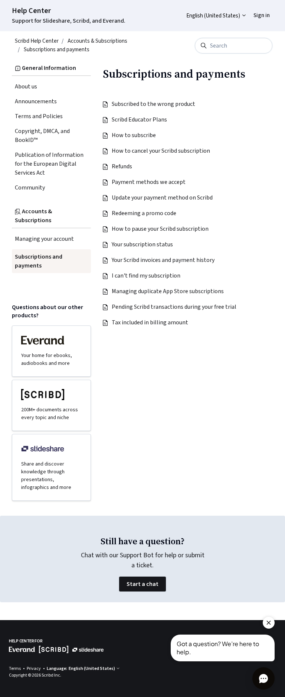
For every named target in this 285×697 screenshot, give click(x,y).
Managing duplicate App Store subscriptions (168, 291)
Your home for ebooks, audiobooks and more (46, 359)
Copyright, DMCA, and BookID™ (42, 135)
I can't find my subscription (146, 276)
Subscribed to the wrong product (153, 104)
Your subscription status (142, 244)
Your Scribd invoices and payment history (163, 260)
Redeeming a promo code (144, 213)
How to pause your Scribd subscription (160, 229)
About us (26, 86)
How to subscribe (134, 135)
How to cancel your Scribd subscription (161, 151)
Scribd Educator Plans (139, 120)
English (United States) (213, 16)
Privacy (34, 668)
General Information (48, 68)
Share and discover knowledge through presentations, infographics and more (46, 475)
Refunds (122, 166)
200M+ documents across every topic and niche (49, 413)
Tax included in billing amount (150, 322)
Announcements (36, 101)
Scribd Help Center (37, 41)
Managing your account (44, 239)
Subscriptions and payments (56, 50)
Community (30, 188)
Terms (15, 668)
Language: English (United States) (81, 668)
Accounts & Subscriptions (97, 41)
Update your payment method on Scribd (162, 198)
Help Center (31, 11)
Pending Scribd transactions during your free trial (174, 307)
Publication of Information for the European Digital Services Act (49, 164)
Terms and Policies (39, 116)
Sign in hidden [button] (256, 10)
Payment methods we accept (149, 182)
